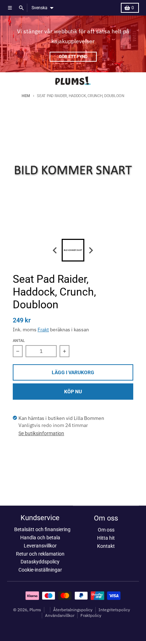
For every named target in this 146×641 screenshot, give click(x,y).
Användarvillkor (59, 615)
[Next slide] (91, 250)
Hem (26, 96)
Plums (35, 609)
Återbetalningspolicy (72, 609)
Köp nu (73, 391)
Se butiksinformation (41, 433)
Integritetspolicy (114, 609)
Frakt (43, 329)
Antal (19, 340)
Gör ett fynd (73, 56)
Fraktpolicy (90, 615)
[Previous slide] (55, 250)
